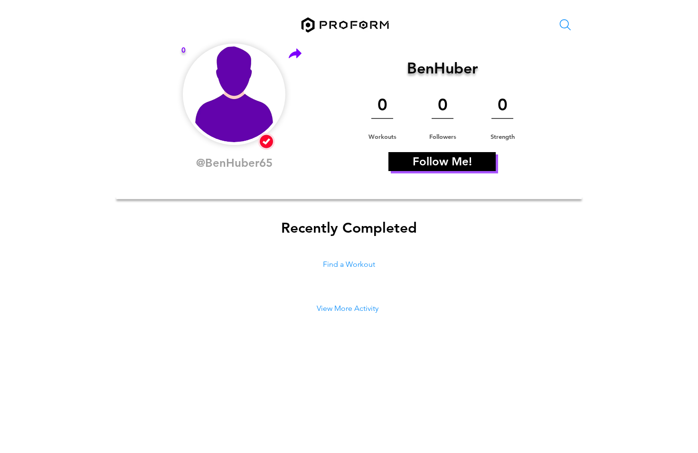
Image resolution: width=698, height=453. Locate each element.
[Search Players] (565, 24)
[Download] (295, 53)
